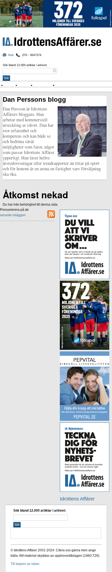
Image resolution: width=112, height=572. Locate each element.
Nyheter (13, 85)
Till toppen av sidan (25, 564)
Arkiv (62, 85)
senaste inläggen (13, 215)
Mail (10, 55)
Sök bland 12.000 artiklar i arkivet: (25, 65)
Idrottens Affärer (52, 42)
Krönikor (27, 85)
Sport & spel (46, 85)
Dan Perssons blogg (34, 99)
